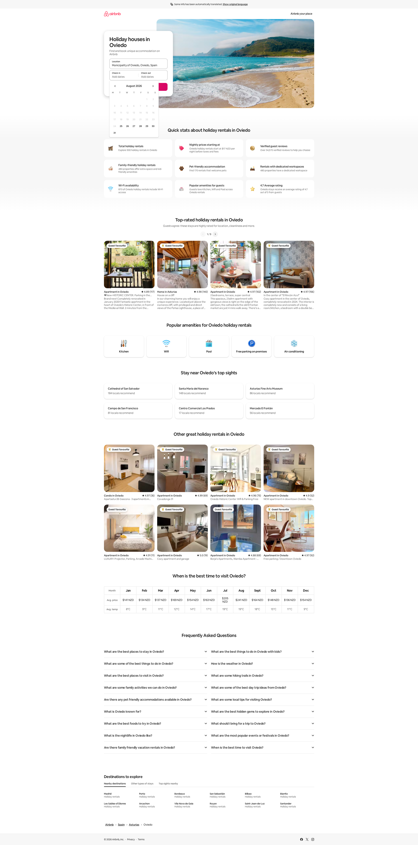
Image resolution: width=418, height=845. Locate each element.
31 (114, 132)
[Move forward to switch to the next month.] (153, 86)
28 (140, 126)
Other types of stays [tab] (142, 783)
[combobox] (138, 65)
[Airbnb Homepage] (112, 14)
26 (127, 126)
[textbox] (124, 77)
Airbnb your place (301, 13)
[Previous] (203, 234)
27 (134, 126)
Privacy (131, 839)
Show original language (235, 4)
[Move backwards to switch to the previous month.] (115, 86)
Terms (141, 839)
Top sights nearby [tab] (168, 783)
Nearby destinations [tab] (115, 783)
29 (147, 126)
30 (153, 126)
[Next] (215, 234)
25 (121, 126)
